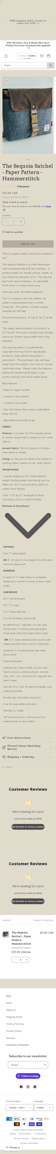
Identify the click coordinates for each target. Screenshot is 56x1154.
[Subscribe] (44, 1064)
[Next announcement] (50, 22)
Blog (8, 995)
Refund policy (25, 1134)
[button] (6, 56)
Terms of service (21, 1138)
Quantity (6, 215)
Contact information (29, 1143)
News (9, 1002)
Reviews (10, 1038)
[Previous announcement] (5, 22)
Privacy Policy (13, 1031)
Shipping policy (38, 1138)
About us (11, 1009)
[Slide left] (21, 159)
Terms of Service (15, 1023)
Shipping (5, 197)
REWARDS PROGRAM (17, 1045)
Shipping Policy (14, 1016)
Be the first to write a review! (28, 826)
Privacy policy (40, 1134)
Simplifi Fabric (26, 1130)
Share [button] (9, 766)
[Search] (50, 65)
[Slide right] (34, 159)
